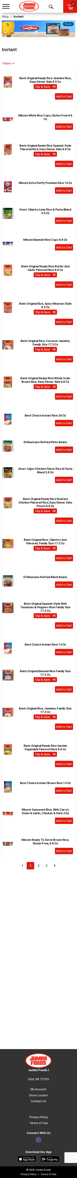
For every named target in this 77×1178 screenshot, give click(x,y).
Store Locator (38, 1095)
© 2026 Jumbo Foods (38, 1169)
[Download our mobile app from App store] (27, 1158)
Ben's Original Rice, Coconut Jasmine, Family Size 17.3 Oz (45, 342)
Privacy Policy (38, 1117)
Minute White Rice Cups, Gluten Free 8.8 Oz (45, 117)
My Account (38, 1089)
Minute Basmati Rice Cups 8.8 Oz (45, 239)
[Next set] (54, 865)
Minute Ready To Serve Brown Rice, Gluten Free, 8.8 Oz (45, 841)
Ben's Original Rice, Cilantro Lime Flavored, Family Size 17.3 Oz (45, 541)
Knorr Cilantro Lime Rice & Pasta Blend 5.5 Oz (45, 211)
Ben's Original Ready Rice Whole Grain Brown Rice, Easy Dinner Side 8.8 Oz (45, 379)
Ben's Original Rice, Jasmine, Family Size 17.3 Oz (45, 710)
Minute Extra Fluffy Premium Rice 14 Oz (45, 183)
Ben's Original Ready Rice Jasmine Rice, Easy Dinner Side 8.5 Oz (45, 79)
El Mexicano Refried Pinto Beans (45, 442)
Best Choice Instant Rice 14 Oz (45, 644)
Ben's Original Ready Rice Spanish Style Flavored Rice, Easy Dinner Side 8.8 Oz (45, 147)
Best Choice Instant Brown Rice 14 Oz (45, 783)
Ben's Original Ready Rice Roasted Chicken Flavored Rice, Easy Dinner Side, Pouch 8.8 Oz (45, 502)
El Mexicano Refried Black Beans (45, 577)
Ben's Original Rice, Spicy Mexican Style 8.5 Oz (45, 305)
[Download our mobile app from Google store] (50, 1158)
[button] (38, 28)
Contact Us (38, 1101)
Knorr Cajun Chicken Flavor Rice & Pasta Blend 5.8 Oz (45, 470)
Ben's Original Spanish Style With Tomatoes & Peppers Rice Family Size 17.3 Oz (45, 607)
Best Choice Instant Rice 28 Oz (45, 415)
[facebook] (38, 1140)
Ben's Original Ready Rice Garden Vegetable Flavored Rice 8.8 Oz (45, 747)
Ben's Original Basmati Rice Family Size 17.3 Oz (45, 672)
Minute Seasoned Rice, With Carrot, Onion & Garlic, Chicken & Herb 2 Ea (45, 811)
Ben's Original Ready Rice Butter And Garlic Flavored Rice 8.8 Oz (45, 268)
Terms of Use (38, 1123)
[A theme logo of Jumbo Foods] (29, 6)
